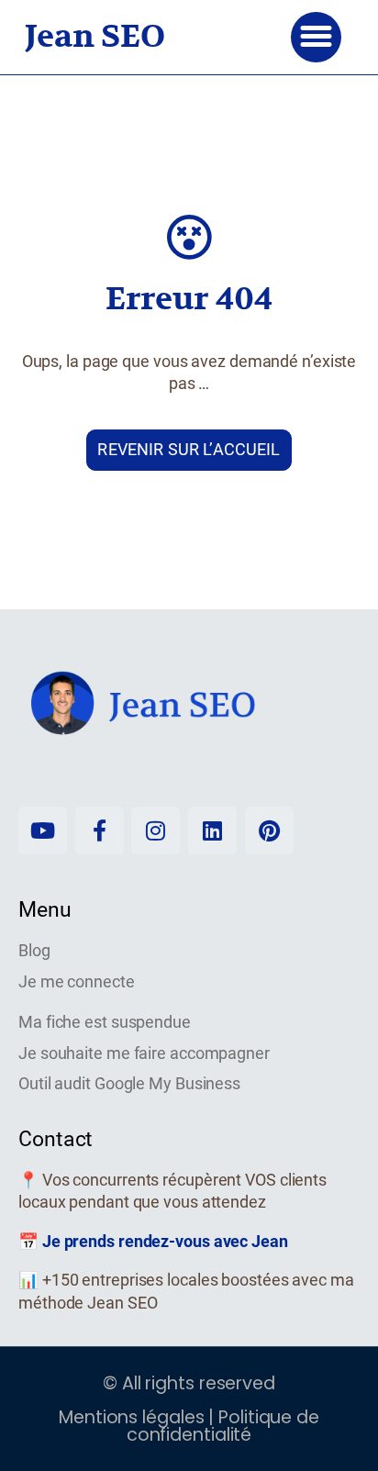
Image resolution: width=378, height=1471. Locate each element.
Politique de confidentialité (223, 1426)
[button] (316, 37)
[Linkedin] (212, 831)
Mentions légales (133, 1417)
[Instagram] (155, 831)
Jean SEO (95, 37)
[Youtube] (42, 831)
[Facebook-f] (99, 831)
